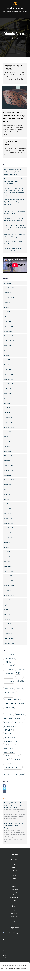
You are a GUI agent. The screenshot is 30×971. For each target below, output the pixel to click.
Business (14, 870)
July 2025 (6, 307)
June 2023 (7, 398)
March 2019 (7, 624)
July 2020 (6, 547)
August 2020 (7, 542)
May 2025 (7, 317)
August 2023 (7, 393)
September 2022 (9, 427)
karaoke (21, 703)
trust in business (16, 759)
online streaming (10, 741)
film (18, 673)
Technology (14, 892)
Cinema (14, 875)
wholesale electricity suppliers (12, 770)
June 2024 (7, 355)
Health (14, 881)
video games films (10, 763)
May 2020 (7, 557)
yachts (22, 774)
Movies (14, 886)
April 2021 (7, 504)
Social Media (14, 889)
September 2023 (9, 389)
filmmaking (19, 677)
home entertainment (12, 700)
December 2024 (9, 336)
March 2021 (7, 509)
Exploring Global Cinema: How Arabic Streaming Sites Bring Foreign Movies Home (13, 172)
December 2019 (9, 581)
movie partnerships (9, 726)
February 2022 (8, 456)
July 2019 (6, 605)
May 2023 (7, 403)
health (20, 689)
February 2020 (8, 571)
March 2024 (7, 369)
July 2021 (6, 489)
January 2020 (8, 576)
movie (18, 722)
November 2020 (9, 528)
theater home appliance (12, 755)
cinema (8, 662)
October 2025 (8, 293)
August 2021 (7, 485)
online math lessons (9, 737)
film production (9, 681)
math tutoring (8, 722)
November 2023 (9, 384)
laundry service (8, 714)
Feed (5, 798)
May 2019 (7, 614)
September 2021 (9, 480)
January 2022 (8, 461)
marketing (8, 718)
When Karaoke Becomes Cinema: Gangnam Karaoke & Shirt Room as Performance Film (14, 211)
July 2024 (6, 350)
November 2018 (9, 643)
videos (19, 767)
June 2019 (7, 609)
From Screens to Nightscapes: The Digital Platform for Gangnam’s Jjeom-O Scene (14, 202)
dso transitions (8, 673)
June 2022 (7, 437)
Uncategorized (14, 897)
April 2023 (7, 408)
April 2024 (7, 365)
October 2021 (8, 475)
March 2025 (7, 321)
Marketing (14, 884)
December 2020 (9, 523)
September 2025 (9, 297)
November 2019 (9, 585)
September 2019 (9, 595)
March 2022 (7, 451)
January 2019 (8, 633)
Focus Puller (14, 922)
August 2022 (7, 432)
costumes (21, 669)
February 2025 (8, 326)
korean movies (9, 711)
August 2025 (7, 302)
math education (19, 718)
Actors (14, 862)
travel (6, 759)
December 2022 (9, 422)
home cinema (8, 696)
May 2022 (7, 441)
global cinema (9, 688)
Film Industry (14, 916)
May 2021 (7, 499)
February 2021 (8, 513)
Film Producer (14, 913)
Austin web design (9, 654)
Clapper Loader (14, 919)
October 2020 (8, 533)
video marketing (8, 767)
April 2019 (7, 619)
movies (8, 730)
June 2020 (7, 552)
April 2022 (7, 446)
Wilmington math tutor (10, 774)
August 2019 (7, 600)
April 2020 (7, 561)
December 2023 (9, 379)
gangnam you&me (8, 684)
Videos (14, 900)
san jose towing (8, 748)
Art (14, 864)
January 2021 (8, 518)
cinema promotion (9, 665)
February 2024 (8, 374)
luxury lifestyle (20, 714)
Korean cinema (9, 707)
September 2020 (9, 537)
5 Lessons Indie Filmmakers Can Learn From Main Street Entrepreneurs (13, 181)
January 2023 (8, 417)
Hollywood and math (10, 692)
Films (14, 878)
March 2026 (7, 283)
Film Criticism (14, 911)
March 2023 (7, 413)
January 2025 (8, 331)
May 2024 (7, 360)
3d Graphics (14, 859)
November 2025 (9, 288)
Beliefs (14, 867)
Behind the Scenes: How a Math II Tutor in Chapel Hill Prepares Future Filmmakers (15, 227)
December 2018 (9, 638)
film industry (8, 677)
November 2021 (9, 470)
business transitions (9, 658)
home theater (10, 703)
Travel (14, 894)
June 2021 (7, 494)
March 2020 (7, 566)
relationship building (10, 744)
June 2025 (7, 312)
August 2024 (7, 345)
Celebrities (14, 873)
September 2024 (9, 341)
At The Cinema (15, 8)
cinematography (9, 669)
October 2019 (8, 590)
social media (9, 752)
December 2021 (9, 465)
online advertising (9, 733)
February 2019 (8, 629)
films (21, 680)
